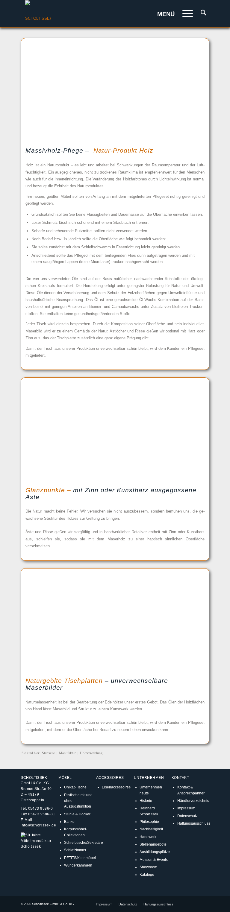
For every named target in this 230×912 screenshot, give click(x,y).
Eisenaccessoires (116, 787)
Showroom (148, 867)
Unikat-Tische (75, 787)
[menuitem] (200, 13)
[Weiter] (193, 90)
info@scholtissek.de (38, 825)
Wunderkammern (78, 865)
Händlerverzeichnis (193, 800)
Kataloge (147, 874)
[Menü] (184, 13)
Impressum (186, 808)
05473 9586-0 (40, 808)
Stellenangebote (153, 844)
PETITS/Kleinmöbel (80, 858)
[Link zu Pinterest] (204, 903)
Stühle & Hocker (77, 814)
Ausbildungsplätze (155, 852)
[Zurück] (37, 90)
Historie (146, 800)
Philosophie (149, 821)
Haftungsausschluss (193, 823)
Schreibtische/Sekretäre (83, 842)
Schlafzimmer (75, 850)
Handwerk (148, 837)
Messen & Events (154, 859)
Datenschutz (187, 816)
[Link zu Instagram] (195, 903)
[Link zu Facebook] (186, 903)
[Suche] (200, 13)
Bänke (69, 821)
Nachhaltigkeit (151, 829)
